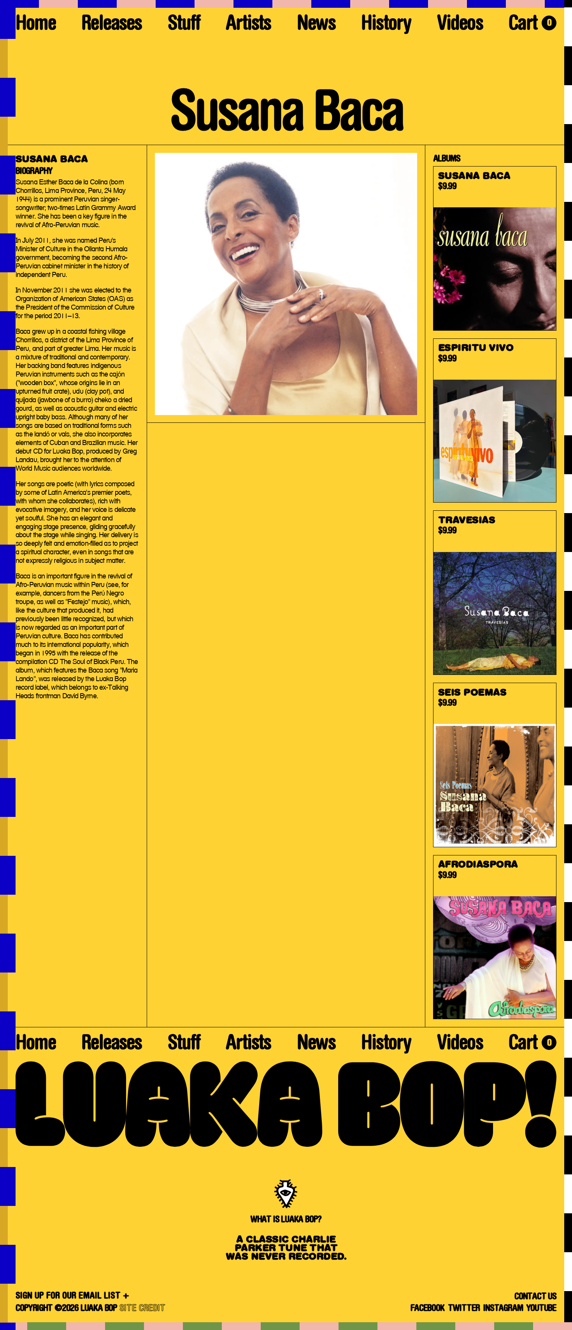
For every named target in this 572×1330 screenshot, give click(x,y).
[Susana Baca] (494, 248)
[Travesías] (494, 593)
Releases (111, 25)
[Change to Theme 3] (286, 1326)
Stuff (184, 25)
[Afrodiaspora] (494, 937)
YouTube (541, 1308)
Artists (248, 25)
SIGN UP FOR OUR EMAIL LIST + (72, 1296)
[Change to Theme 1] (286, 4)
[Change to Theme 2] (568, 665)
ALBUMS (446, 159)
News (316, 25)
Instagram (503, 1308)
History (386, 25)
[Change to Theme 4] (8, 665)
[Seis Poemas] (494, 765)
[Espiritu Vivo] (494, 421)
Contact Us (535, 1297)
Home (36, 25)
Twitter (464, 1308)
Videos (460, 25)
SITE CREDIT (142, 1308)
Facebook (427, 1308)
